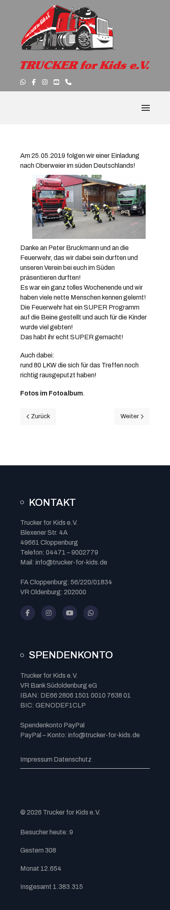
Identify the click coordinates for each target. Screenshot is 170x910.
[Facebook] (27, 612)
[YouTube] (69, 612)
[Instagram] (48, 612)
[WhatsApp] (90, 612)
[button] (146, 107)
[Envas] (67, 28)
